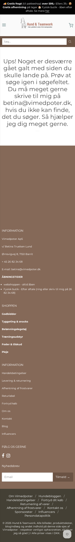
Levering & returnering (16, 380)
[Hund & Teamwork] (37, 25)
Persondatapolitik (37, 515)
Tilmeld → (63, 477)
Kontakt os (55, 508)
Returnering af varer (35, 504)
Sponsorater (23, 512)
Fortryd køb (9, 403)
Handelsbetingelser (14, 373)
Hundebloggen (50, 496)
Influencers (9, 433)
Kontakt (7, 418)
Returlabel (8, 396)
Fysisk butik (11, 289)
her (47, 10)
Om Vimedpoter (21, 496)
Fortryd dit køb (52, 500)
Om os (6, 411)
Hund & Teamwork (23, 523)
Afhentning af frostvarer (17, 388)
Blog (5, 426)
